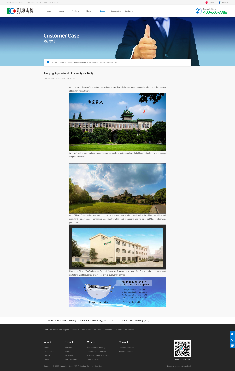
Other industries (93, 359)
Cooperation (116, 11)
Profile (46, 348)
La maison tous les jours (59, 330)
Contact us (129, 11)
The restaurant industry (96, 348)
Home (48, 11)
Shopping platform (126, 351)
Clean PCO (186, 366)
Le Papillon (129, 330)
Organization (49, 351)
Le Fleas (97, 330)
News (88, 11)
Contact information (126, 348)
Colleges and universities (76, 62)
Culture (47, 355)
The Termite (68, 355)
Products (75, 11)
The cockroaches (70, 359)
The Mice (67, 351)
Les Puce (75, 330)
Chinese (212, 2)
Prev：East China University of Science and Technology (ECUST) (80, 320)
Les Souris (108, 330)
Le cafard (118, 330)
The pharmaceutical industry (98, 355)
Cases (102, 11)
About (61, 11)
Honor (46, 359)
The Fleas (68, 348)
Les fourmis (86, 330)
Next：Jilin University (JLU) (135, 320)
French (225, 2)
